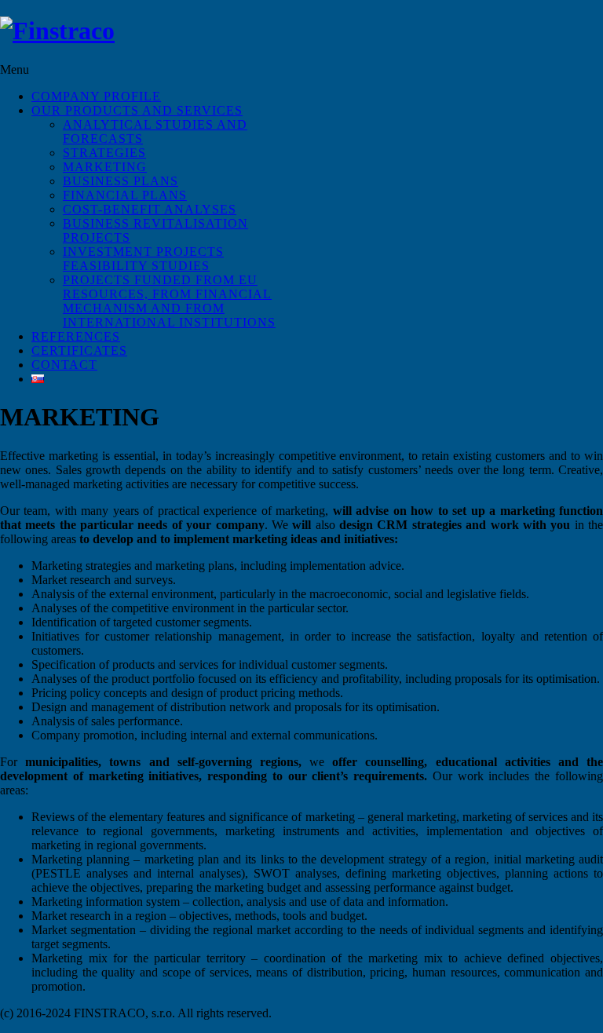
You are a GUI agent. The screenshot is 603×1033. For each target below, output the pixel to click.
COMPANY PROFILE (96, 96)
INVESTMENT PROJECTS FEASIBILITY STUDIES (143, 258)
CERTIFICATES (79, 350)
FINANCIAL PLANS (125, 195)
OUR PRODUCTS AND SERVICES (137, 110)
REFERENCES (75, 336)
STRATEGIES (104, 152)
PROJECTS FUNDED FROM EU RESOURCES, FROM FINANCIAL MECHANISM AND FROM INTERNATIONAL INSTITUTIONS (169, 301)
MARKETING (105, 166)
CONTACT (64, 364)
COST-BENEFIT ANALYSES (149, 209)
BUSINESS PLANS (120, 181)
